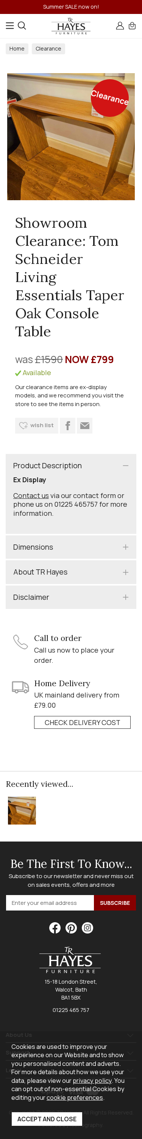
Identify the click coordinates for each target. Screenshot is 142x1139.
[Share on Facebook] (67, 426)
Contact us (31, 495)
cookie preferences (75, 1097)
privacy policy (92, 1080)
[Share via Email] (84, 426)
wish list (42, 425)
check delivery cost (82, 722)
